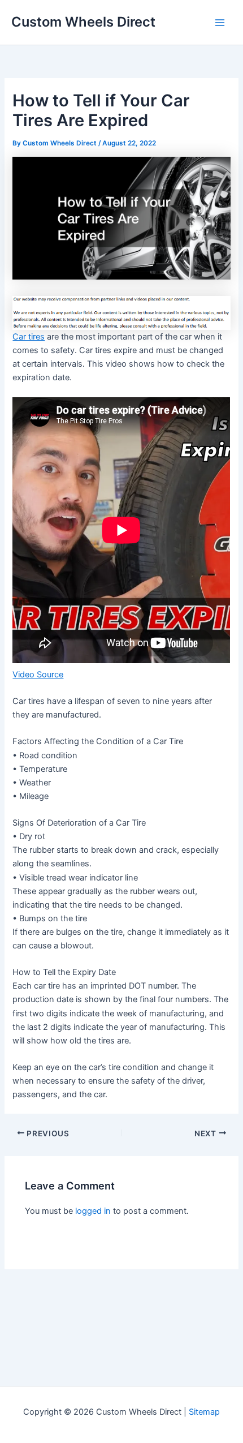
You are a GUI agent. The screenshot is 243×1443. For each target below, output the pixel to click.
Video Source (37, 674)
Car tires (28, 337)
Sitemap (204, 1412)
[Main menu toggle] (220, 23)
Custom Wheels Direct (83, 22)
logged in (93, 1211)
